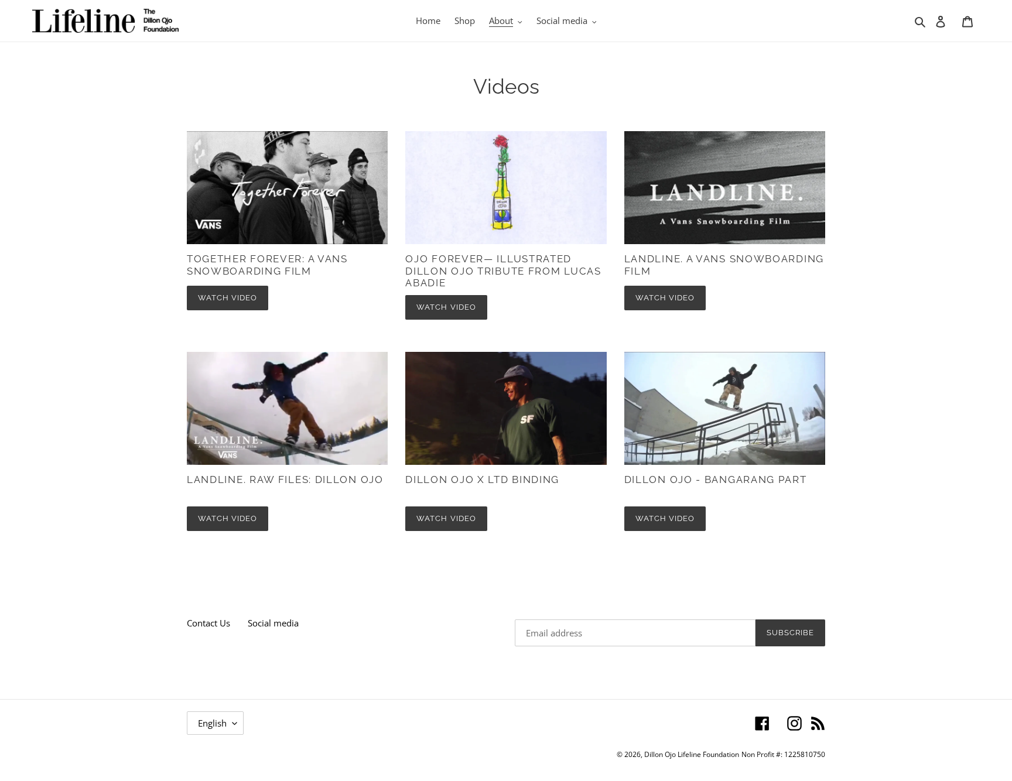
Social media (273, 623)
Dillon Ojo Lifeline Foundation (691, 754)
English (212, 723)
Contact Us (208, 623)
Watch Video (227, 297)
